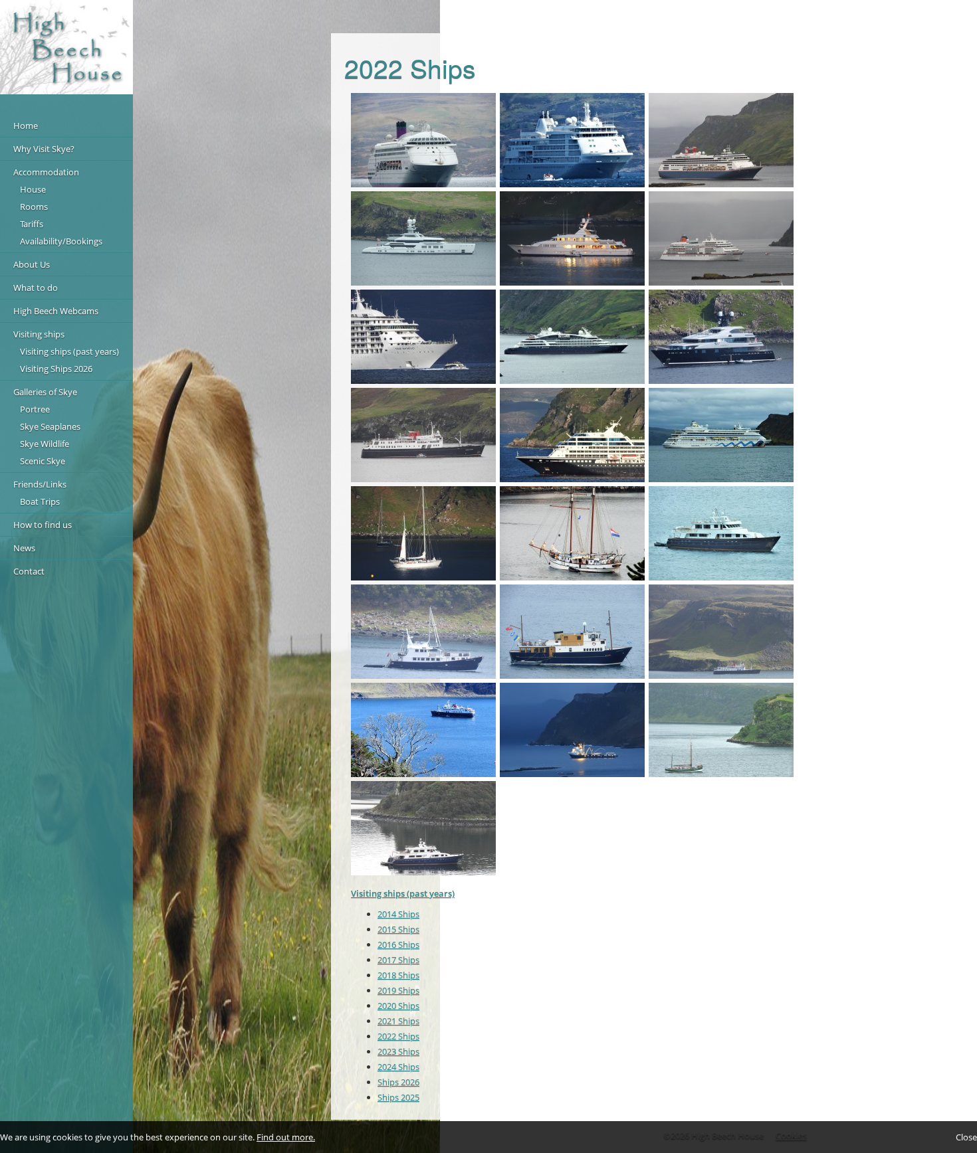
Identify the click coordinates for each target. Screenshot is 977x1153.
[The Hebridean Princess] (423, 435)
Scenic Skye (42, 461)
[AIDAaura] (721, 435)
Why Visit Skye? (43, 149)
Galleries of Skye (45, 392)
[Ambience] (423, 140)
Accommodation (46, 172)
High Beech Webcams (55, 311)
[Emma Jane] (423, 631)
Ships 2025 (398, 1097)
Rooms (34, 207)
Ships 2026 (398, 1082)
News (24, 548)
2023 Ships (398, 1051)
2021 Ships (398, 1021)
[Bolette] (721, 140)
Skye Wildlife (44, 444)
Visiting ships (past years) (69, 351)
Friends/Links (39, 484)
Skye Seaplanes (50, 426)
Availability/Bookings (61, 241)
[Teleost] (572, 238)
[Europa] (721, 238)
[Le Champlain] (572, 337)
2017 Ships (398, 960)
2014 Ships (398, 914)
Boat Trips (40, 501)
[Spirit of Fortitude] (721, 533)
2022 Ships (398, 1036)
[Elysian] (423, 238)
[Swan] (721, 730)
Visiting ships (38, 334)
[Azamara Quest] (572, 435)
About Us (31, 264)
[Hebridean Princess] (423, 730)
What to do (35, 288)
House (33, 189)
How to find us (42, 525)
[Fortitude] (423, 828)
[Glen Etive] (572, 631)
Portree (35, 409)
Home (25, 126)
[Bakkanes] (572, 730)
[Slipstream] (721, 337)
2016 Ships (398, 944)
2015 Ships (398, 929)
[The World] (423, 337)
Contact (29, 571)
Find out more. (286, 1137)
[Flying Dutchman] (572, 533)
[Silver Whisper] (572, 140)
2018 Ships (398, 975)
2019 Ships (398, 990)
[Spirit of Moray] (423, 533)
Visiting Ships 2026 (56, 369)
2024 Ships (398, 1067)
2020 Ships (398, 1006)
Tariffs (31, 224)
